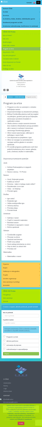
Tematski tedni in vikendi (10, 59)
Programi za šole (12, 337)
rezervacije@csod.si (11, 402)
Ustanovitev (7, 383)
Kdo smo (6, 39)
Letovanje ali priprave (13, 345)
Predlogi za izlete (8, 69)
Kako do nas (7, 65)
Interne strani (7, 391)
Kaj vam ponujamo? (9, 55)
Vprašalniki (6, 285)
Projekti (5, 275)
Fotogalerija (7, 295)
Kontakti (29, 3)
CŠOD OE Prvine (19, 97)
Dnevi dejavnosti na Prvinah (12, 62)
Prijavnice (6, 264)
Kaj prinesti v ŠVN (8, 52)
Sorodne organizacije (9, 278)
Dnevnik (5, 301)
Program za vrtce (8, 49)
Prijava (6, 354)
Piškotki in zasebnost (24, 419)
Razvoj (5, 386)
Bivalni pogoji (7, 42)
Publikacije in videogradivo (11, 271)
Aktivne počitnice (12, 341)
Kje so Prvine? (7, 35)
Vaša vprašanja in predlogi (11, 282)
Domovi (10, 97)
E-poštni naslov (8, 320)
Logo (5, 388)
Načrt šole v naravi (9, 45)
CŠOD (5, 2)
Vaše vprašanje (8, 298)
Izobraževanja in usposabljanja (17, 349)
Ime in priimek (8, 312)
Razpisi (5, 268)
